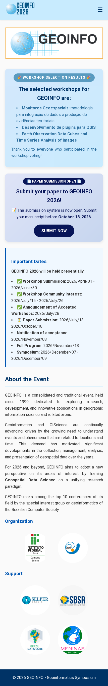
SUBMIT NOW (54, 230)
